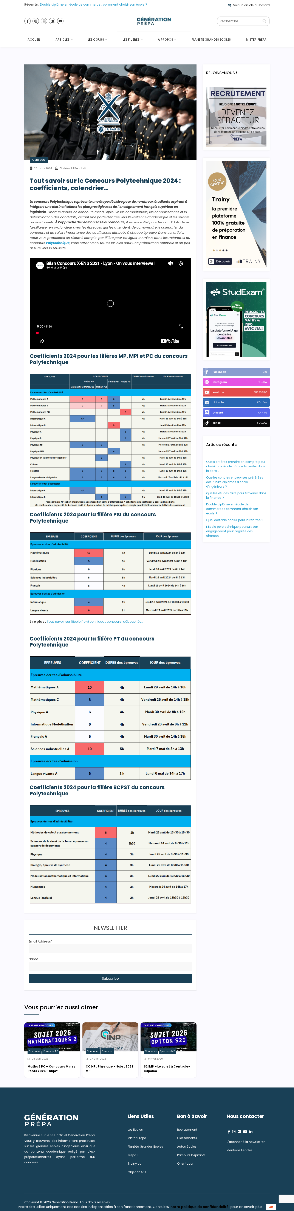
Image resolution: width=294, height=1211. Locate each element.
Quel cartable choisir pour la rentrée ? (234, 520)
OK (271, 1206)
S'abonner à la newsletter (246, 1142)
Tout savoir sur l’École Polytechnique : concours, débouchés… (95, 621)
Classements (187, 1138)
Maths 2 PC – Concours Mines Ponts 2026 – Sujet (51, 1068)
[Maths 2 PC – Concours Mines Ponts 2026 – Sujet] (52, 1025)
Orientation (185, 1164)
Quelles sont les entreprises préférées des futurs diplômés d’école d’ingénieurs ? (234, 482)
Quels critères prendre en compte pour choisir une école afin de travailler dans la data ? (235, 466)
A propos (165, 39)
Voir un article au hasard (251, 5)
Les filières (131, 39)
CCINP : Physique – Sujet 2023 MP (109, 1068)
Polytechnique (58, 243)
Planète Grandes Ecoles (211, 39)
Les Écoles (135, 1130)
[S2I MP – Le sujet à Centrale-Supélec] (169, 1025)
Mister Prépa (256, 39)
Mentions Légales (239, 1150)
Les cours (96, 39)
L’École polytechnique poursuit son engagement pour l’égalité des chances (232, 531)
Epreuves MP (167, 1051)
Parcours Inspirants (191, 1155)
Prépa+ (133, 1155)
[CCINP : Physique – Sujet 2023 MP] (110, 1025)
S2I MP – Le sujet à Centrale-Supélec (167, 1068)
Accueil (34, 39)
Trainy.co (134, 1164)
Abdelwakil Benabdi (73, 168)
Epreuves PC (50, 1051)
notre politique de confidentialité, (199, 1206)
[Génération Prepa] (154, 13)
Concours (38, 160)
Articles (62, 39)
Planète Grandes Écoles (145, 1147)
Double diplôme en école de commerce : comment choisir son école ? (93, 5)
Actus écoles (187, 1147)
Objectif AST (137, 1172)
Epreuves (107, 1051)
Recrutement (187, 1130)
